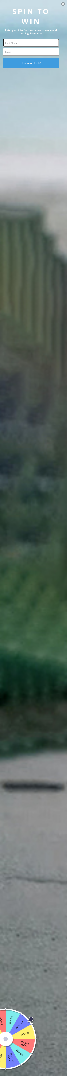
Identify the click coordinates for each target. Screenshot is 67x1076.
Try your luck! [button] (31, 63)
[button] (63, 4)
